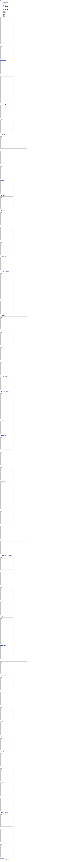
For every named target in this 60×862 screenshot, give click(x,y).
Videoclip (4, 16)
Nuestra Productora (5, 2)
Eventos (4, 11)
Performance (4, 12)
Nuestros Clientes (5, 4)
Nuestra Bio (4, 5)
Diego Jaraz (6, 6)
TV (3, 15)
